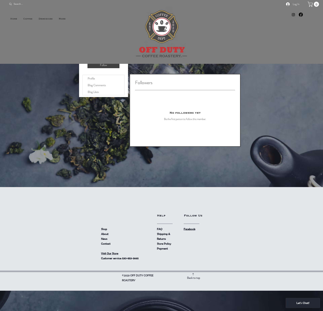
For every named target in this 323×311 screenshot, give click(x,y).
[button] (314, 4)
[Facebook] (301, 15)
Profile (91, 78)
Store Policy (164, 243)
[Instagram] (293, 15)
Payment (162, 248)
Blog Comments (97, 85)
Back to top (193, 278)
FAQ (159, 229)
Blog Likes (93, 92)
